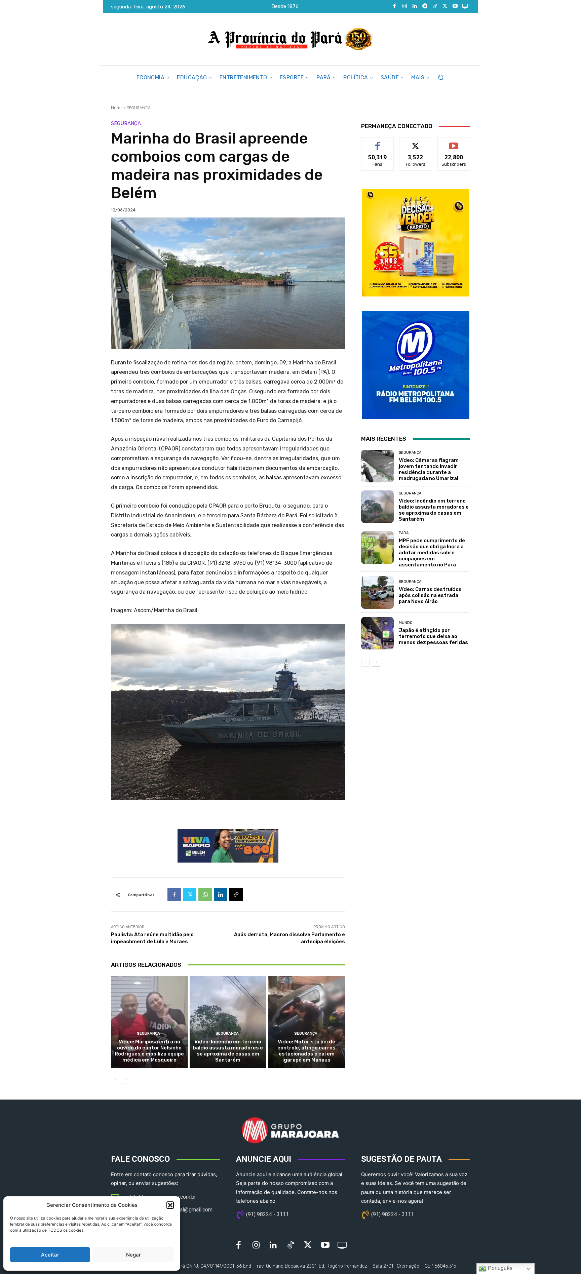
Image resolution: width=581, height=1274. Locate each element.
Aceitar (50, 1254)
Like (378, 142)
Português (499, 1268)
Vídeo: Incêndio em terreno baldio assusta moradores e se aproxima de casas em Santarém (228, 1051)
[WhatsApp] (205, 894)
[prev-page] (115, 1079)
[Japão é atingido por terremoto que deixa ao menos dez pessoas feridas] (377, 633)
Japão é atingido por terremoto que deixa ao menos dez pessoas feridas (433, 636)
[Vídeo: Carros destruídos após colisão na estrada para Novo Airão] (377, 592)
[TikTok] (435, 6)
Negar (133, 1254)
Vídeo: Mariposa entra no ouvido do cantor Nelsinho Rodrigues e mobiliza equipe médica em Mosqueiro (149, 1051)
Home (117, 108)
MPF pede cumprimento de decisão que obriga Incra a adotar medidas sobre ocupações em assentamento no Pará (432, 553)
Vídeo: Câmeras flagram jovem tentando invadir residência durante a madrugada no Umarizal (429, 469)
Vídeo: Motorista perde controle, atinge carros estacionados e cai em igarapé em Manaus (306, 1051)
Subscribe (453, 142)
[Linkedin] (415, 6)
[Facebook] (394, 6)
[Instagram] (404, 6)
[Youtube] (455, 6)
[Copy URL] (236, 894)
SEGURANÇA (139, 108)
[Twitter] (445, 6)
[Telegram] (425, 6)
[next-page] (126, 1079)
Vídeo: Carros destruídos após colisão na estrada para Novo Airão (430, 595)
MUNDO (406, 623)
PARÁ (404, 533)
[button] (170, 1205)
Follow (416, 142)
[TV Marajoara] (465, 6)
